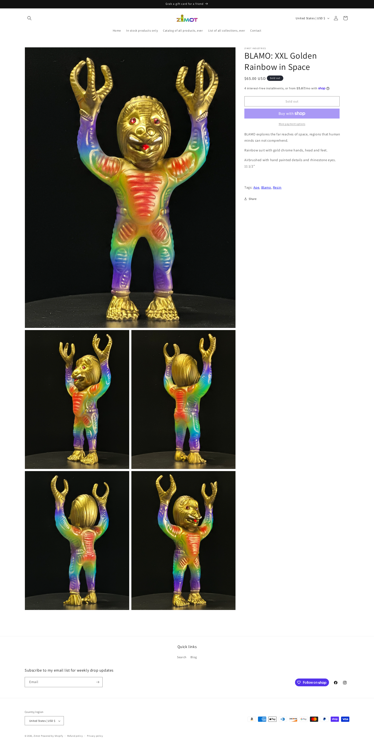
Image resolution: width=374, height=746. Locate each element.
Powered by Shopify (52, 736)
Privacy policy (95, 735)
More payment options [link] (292, 123)
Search (182, 657)
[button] (29, 18)
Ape (256, 187)
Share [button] (253, 199)
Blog (193, 657)
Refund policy (75, 735)
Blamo (266, 187)
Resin (277, 187)
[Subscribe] (97, 682)
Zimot (37, 736)
